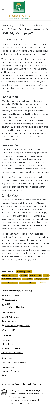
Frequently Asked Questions (13, 363)
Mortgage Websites (18, 400)
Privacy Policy (7, 344)
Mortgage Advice (41, 279)
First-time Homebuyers (11, 279)
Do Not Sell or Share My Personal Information (21, 384)
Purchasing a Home (24, 272)
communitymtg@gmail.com (17, 326)
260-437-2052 (11, 300)
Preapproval (27, 279)
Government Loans (27, 283)
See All (43, 283)
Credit (46, 275)
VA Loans (23, 275)
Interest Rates (35, 275)
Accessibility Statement (11, 348)
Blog (3, 375)
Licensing (5, 340)
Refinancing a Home (10, 275)
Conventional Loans (9, 283)
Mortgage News (8, 367)
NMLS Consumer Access (12, 353)
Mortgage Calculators (11, 371)
